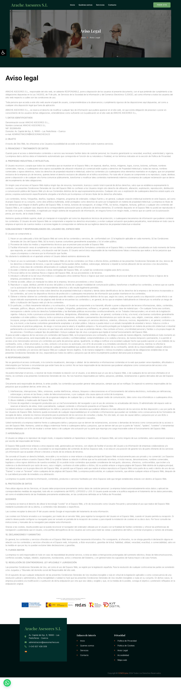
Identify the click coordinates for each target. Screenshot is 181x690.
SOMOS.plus (123, 673)
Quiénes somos (85, 5)
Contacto (112, 5)
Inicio (72, 5)
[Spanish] (26, 652)
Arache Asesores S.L (29, 5)
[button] (3, 52)
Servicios (100, 5)
